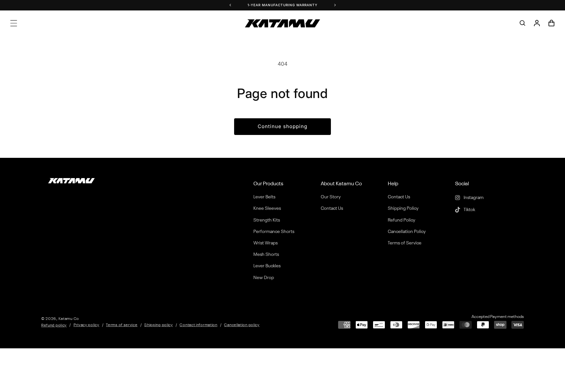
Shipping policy (158, 325)
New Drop (263, 277)
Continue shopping (282, 126)
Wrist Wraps (265, 243)
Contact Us (332, 208)
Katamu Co (69, 319)
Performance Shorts (273, 231)
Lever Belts (264, 197)
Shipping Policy (403, 208)
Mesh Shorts (266, 254)
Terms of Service (404, 243)
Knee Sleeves (267, 208)
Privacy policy (86, 325)
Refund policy (54, 325)
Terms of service (121, 325)
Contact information (198, 325)
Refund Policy (401, 220)
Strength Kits (266, 220)
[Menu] (14, 23)
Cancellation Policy (407, 231)
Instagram (473, 197)
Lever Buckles (267, 266)
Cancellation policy (241, 325)
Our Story (331, 197)
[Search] (522, 23)
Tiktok (469, 209)
